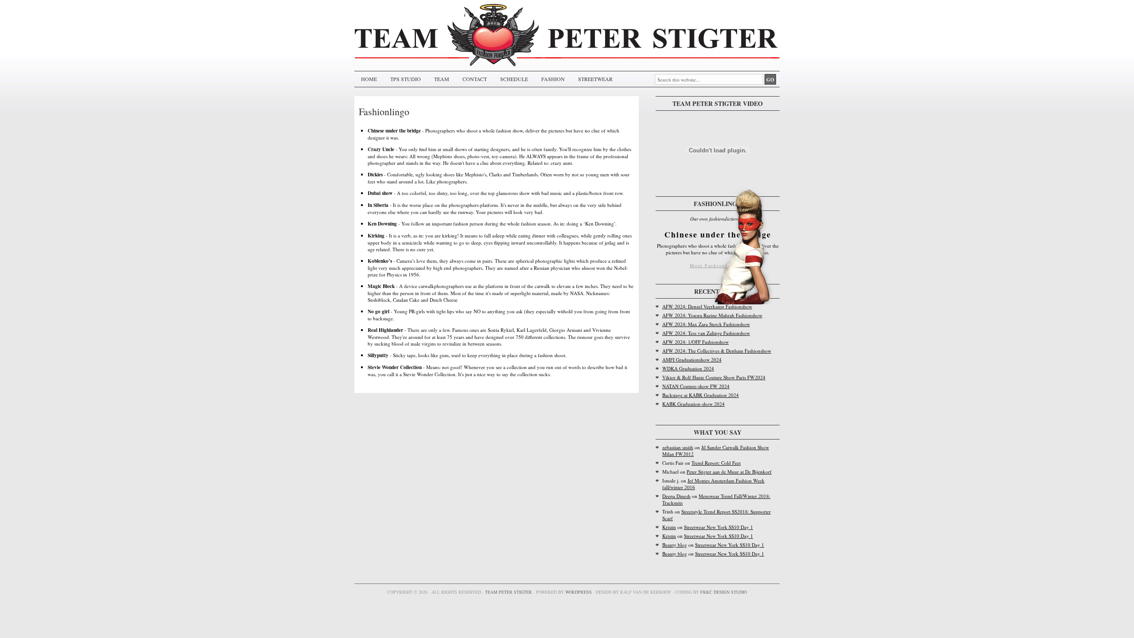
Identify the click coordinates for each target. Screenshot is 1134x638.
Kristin (669, 527)
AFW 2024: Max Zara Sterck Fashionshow (706, 324)
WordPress (578, 592)
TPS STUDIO (405, 78)
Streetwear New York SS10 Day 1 (718, 527)
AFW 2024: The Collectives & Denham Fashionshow (716, 350)
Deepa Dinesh (676, 496)
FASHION (553, 78)
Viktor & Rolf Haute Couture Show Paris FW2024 (713, 377)
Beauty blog (674, 544)
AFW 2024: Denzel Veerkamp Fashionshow (707, 306)
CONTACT (474, 78)
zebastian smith (677, 447)
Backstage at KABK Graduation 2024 (700, 395)
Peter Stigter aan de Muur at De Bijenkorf (729, 471)
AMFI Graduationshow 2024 (692, 359)
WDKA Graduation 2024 (688, 368)
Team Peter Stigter (508, 592)
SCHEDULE (514, 78)
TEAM (441, 78)
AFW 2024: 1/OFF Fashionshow (695, 341)
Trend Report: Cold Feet (716, 462)
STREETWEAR (595, 78)
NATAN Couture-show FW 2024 (696, 386)
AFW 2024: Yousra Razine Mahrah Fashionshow (712, 315)
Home (369, 78)
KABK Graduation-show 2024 (693, 404)
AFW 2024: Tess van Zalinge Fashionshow (706, 333)
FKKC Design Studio (723, 592)
